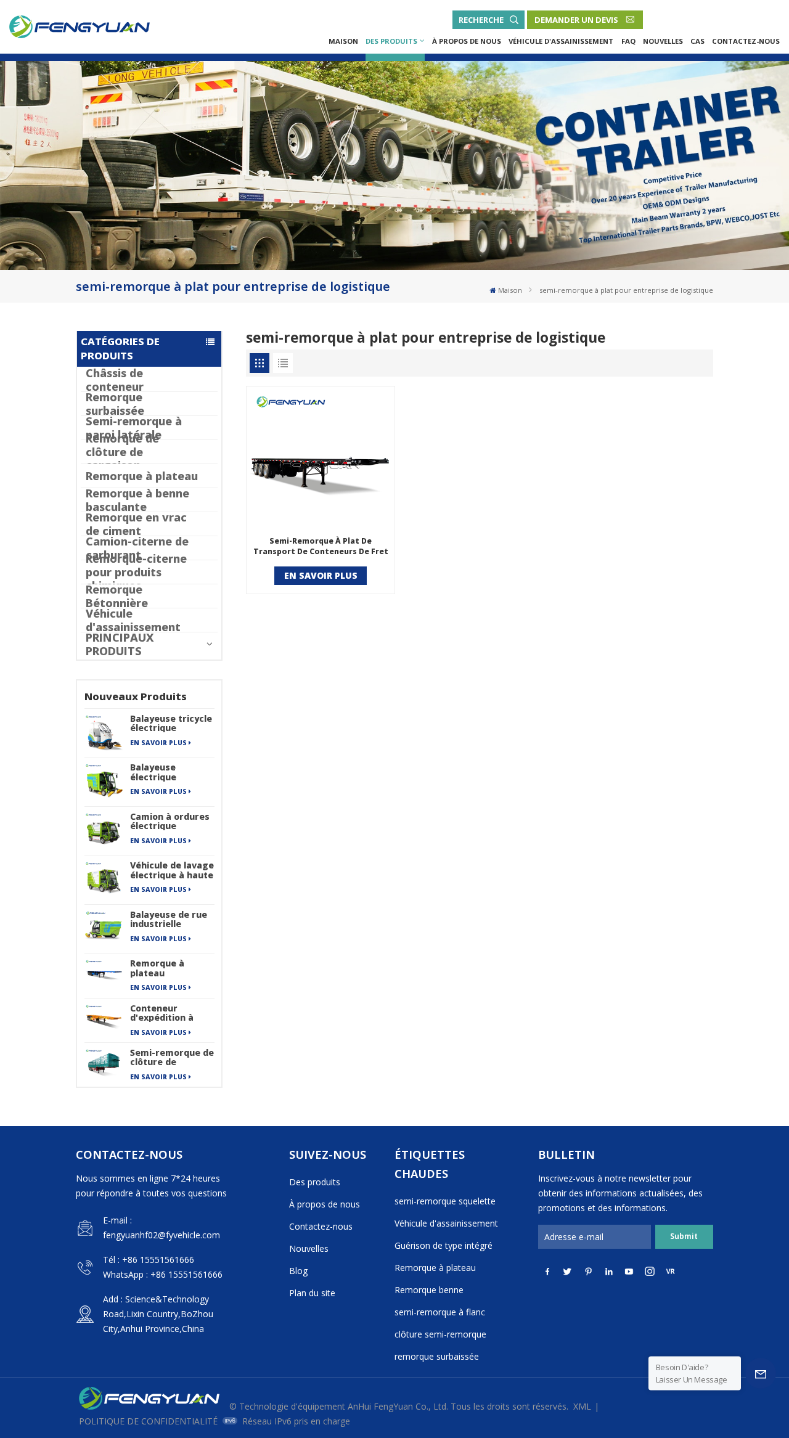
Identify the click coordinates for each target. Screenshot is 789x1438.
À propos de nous (466, 41)
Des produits (391, 41)
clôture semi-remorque (440, 1334)
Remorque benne (429, 1290)
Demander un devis (576, 19)
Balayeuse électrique (153, 771)
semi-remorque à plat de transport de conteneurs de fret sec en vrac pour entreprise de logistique (320, 546)
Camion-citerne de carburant (137, 548)
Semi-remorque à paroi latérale (134, 427)
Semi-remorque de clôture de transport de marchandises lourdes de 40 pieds (172, 1057)
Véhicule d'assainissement (561, 41)
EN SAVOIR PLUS (158, 742)
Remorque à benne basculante (137, 500)
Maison (343, 41)
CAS (697, 41)
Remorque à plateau (142, 475)
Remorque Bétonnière (117, 596)
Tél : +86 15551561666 (148, 1259)
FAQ (628, 41)
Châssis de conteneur (115, 379)
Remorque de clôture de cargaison (122, 452)
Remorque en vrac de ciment (136, 524)
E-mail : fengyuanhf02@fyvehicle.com (161, 1227)
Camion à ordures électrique (170, 821)
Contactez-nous (746, 41)
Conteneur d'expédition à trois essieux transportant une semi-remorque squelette (169, 1012)
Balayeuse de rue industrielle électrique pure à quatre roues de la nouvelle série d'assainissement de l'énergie (171, 919)
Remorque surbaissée (115, 403)
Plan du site (312, 1293)
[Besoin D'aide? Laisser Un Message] (760, 1373)
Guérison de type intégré (443, 1245)
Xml (582, 1406)
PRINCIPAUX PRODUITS (120, 644)
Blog (298, 1271)
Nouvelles (663, 41)
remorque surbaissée (436, 1356)
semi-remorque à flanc (439, 1312)
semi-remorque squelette (445, 1201)
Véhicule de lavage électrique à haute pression (172, 869)
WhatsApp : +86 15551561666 (163, 1274)
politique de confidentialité (148, 1421)
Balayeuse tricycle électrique (171, 723)
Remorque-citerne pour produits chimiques (136, 572)
